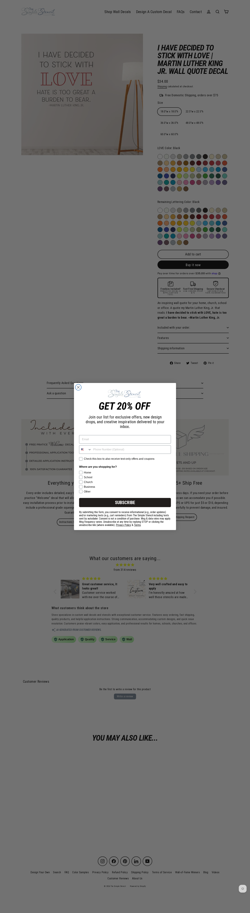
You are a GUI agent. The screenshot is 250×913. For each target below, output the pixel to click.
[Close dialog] (78, 387)
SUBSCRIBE (125, 502)
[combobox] (85, 449)
